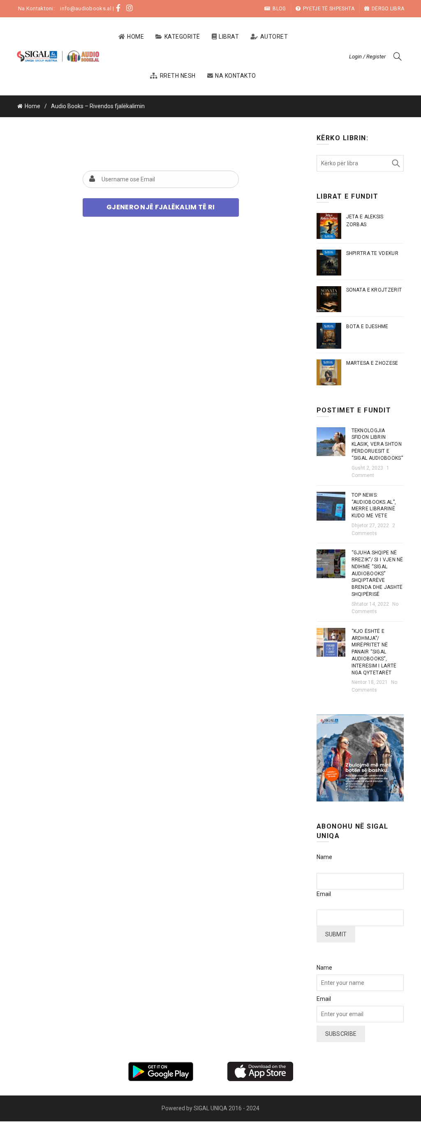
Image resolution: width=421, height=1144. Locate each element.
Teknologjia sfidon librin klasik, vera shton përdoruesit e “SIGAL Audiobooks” (377, 444)
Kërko (395, 163)
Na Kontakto (235, 75)
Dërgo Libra (388, 9)
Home (135, 36)
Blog (279, 9)
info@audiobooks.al (85, 8)
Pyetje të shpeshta (328, 9)
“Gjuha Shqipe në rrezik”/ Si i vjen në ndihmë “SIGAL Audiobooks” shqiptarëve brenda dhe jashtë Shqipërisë (377, 573)
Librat (229, 36)
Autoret (274, 36)
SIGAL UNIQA (211, 1108)
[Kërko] (397, 56)
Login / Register (367, 56)
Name (324, 857)
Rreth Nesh (178, 75)
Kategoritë (182, 36)
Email (324, 894)
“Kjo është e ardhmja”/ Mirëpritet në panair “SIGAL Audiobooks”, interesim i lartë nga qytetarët (374, 652)
